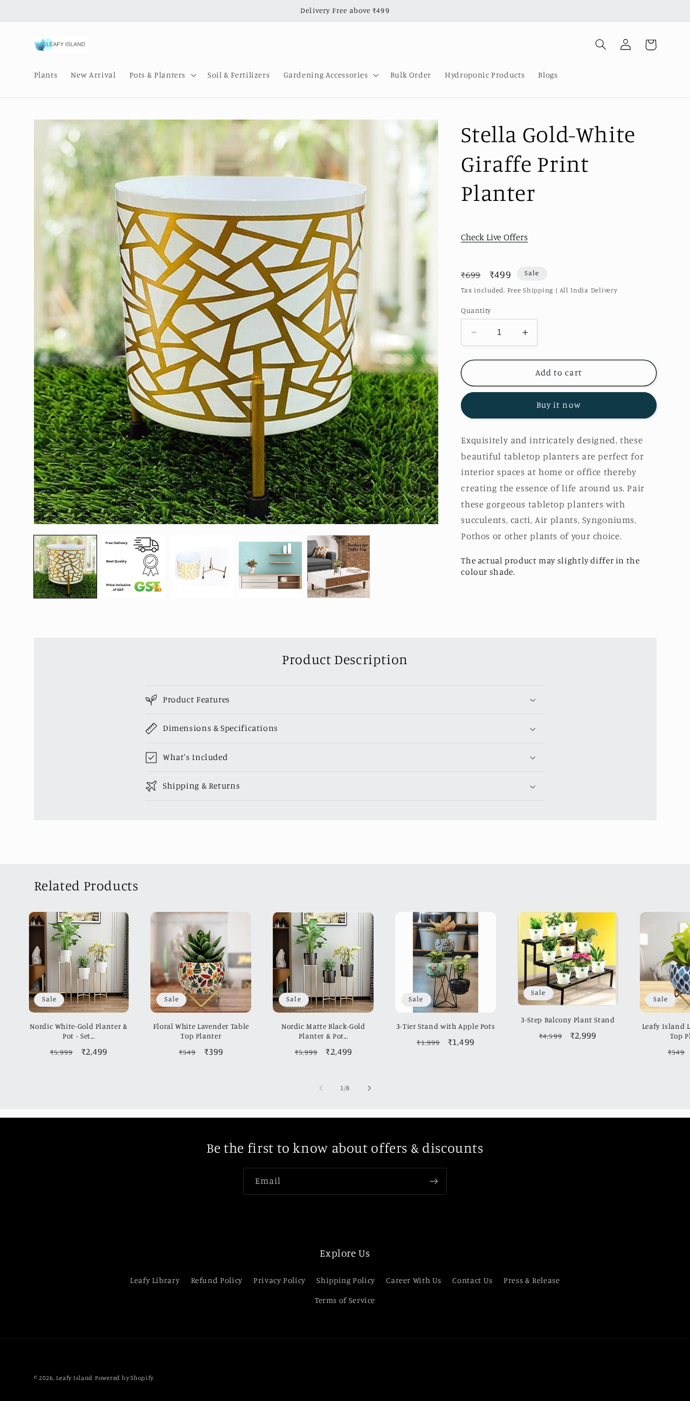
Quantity (476, 310)
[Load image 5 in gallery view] (338, 566)
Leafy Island (74, 1378)
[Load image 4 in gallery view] (270, 566)
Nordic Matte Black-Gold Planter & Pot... (323, 1031)
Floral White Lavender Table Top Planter (201, 1031)
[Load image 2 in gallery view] (133, 566)
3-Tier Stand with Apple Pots (445, 1026)
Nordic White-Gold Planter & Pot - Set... (78, 1031)
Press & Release (531, 1280)
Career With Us (413, 1280)
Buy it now (558, 405)
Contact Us (472, 1280)
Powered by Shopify (124, 1378)
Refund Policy (217, 1280)
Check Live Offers (494, 237)
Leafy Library (155, 1280)
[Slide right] (369, 1088)
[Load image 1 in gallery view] (65, 566)
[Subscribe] (434, 1181)
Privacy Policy (279, 1280)
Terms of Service (345, 1300)
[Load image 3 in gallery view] (201, 566)
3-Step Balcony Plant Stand (568, 1019)
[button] (161, 75)
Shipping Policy (345, 1280)
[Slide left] (321, 1088)
